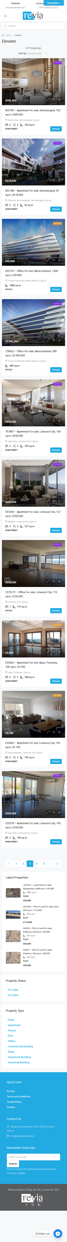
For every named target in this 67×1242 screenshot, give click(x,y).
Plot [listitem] (10, 1035)
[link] (33, 81)
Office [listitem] (11, 1041)
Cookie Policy (14, 1102)
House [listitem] (12, 1030)
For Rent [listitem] (13, 995)
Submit (13, 1163)
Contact (11, 1107)
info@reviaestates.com (15, 7)
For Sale (57, 63)
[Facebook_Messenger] (58, 1233)
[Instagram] (33, 1204)
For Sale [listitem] (13, 989)
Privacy (11, 1091)
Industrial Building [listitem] (18, 1062)
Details (56, 128)
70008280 (15, 3)
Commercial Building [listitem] (20, 1046)
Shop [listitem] (11, 1051)
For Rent (57, 223)
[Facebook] (27, 1204)
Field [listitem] (11, 1019)
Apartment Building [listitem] (19, 1057)
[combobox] (37, 53)
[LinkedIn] (39, 1204)
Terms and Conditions (18, 1096)
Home (8, 35)
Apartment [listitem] (14, 1025)
